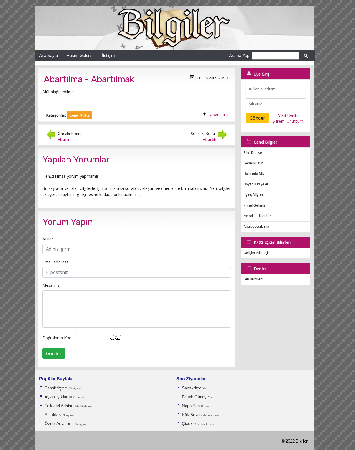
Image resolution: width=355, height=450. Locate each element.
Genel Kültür (253, 163)
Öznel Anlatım (57, 423)
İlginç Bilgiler (253, 195)
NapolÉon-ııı (194, 406)
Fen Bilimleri (253, 279)
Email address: (55, 262)
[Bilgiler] (174, 28)
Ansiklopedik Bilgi (257, 227)
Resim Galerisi (80, 55)
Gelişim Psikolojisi (257, 253)
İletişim (108, 55)
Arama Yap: (239, 55)
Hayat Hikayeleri (256, 184)
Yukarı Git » (218, 115)
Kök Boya (191, 415)
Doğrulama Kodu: (58, 337)
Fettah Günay (194, 397)
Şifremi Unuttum (288, 121)
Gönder (54, 353)
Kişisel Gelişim (254, 205)
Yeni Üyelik (288, 115)
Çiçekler (189, 423)
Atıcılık (51, 415)
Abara (63, 139)
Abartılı (209, 139)
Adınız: (48, 238)
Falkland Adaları (60, 406)
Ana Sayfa (48, 55)
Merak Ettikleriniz (257, 216)
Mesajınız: (51, 285)
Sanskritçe (55, 388)
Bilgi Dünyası (253, 153)
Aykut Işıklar (56, 397)
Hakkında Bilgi (254, 174)
